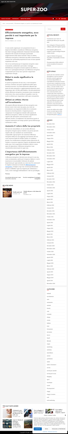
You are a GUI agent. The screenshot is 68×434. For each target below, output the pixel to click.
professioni (15, 18)
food (48, 326)
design (48, 317)
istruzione (49, 332)
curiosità (49, 314)
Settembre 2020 (51, 254)
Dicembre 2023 (51, 153)
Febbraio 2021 (50, 240)
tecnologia (49, 382)
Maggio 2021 (50, 231)
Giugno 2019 (50, 274)
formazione (50, 329)
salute (48, 361)
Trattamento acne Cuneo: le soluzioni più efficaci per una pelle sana (55, 40)
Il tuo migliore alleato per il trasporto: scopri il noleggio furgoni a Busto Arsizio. (56, 51)
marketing (49, 347)
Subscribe (63, 18)
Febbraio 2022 (50, 205)
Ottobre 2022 (50, 185)
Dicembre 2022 (51, 179)
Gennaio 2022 (50, 208)
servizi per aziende (25, 18)
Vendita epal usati (17, 192)
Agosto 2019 (50, 272)
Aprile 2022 (50, 199)
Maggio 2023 (50, 164)
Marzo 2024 (50, 147)
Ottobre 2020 (50, 251)
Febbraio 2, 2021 (13, 40)
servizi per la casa (51, 373)
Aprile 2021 (50, 234)
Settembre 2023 (51, 158)
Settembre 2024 (51, 132)
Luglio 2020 (50, 260)
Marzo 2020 (50, 266)
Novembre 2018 (51, 283)
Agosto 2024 (50, 135)
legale (48, 338)
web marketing (51, 400)
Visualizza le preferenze (58, 429)
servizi (48, 367)
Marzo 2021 (50, 237)
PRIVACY (59, 114)
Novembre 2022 (51, 182)
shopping (49, 376)
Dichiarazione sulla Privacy (52, 431)
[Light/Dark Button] (54, 18)
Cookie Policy (45, 431)
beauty (48, 308)
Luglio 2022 (50, 193)
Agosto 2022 (50, 190)
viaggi (48, 391)
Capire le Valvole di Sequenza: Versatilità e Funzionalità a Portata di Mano (55, 57)
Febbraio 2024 (50, 150)
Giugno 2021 (50, 228)
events (48, 320)
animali (49, 293)
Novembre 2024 (51, 127)
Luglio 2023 (50, 161)
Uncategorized (50, 388)
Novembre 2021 (51, 214)
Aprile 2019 (50, 280)
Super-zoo (34, 9)
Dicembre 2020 (51, 245)
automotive (50, 302)
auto (48, 299)
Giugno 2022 (50, 196)
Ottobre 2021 (50, 216)
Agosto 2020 (50, 257)
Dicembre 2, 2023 (17, 193)
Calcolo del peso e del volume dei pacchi (32, 192)
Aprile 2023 (50, 167)
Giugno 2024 (50, 138)
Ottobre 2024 (50, 129)
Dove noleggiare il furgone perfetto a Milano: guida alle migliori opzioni (39, 413)
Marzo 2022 (50, 202)
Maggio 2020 (50, 263)
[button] (65, 415)
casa (48, 311)
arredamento (50, 296)
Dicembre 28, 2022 (27, 194)
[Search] (57, 19)
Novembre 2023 (51, 156)
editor (7, 40)
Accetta (38, 429)
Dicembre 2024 (51, 124)
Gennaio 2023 (50, 176)
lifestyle (49, 341)
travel (48, 385)
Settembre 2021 (51, 219)
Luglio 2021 (50, 225)
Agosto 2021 (50, 222)
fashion (49, 323)
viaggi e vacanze (5, 18)
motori (48, 356)
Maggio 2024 (50, 141)
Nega (46, 429)
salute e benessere (51, 364)
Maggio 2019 (50, 277)
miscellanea (50, 353)
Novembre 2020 (51, 248)
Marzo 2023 (50, 170)
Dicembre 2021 (51, 211)
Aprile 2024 (50, 144)
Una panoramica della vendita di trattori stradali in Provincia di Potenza (55, 64)
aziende (49, 305)
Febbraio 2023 (50, 173)
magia (48, 344)
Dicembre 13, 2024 (17, 416)
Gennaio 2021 (50, 243)
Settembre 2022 (51, 187)
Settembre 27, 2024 (17, 427)
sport (48, 379)
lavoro (48, 335)
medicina (49, 350)
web (48, 397)
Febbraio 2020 (50, 269)
